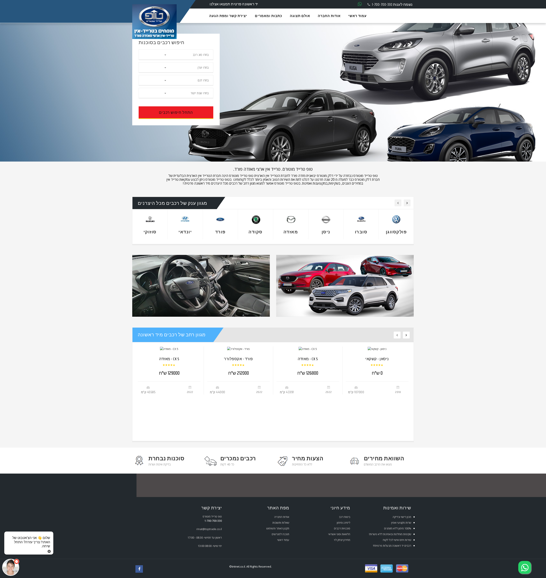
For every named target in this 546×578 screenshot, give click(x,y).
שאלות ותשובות (280, 523)
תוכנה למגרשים (280, 534)
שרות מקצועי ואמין (401, 523)
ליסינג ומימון (343, 523)
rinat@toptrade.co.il (209, 529)
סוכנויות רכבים (342, 528)
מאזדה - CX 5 (169, 359)
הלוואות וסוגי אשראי (339, 534)
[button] (10, 567)
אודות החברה (281, 517)
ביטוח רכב (344, 517)
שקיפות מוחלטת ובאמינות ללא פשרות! (390, 534)
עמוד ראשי (283, 540)
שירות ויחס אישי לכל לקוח (397, 540)
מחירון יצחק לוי (342, 540)
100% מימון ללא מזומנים (397, 528)
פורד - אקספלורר (238, 359)
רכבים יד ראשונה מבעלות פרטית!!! (392, 546)
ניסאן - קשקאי (377, 359)
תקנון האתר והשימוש (277, 528)
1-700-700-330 (382, 4)
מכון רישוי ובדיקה (402, 517)
